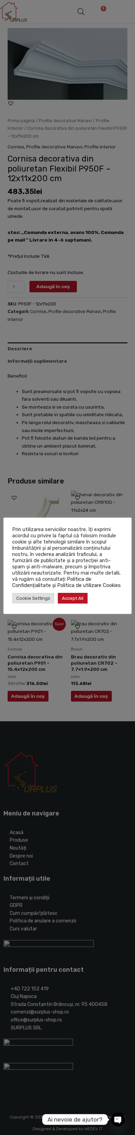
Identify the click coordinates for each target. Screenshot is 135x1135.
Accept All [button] (72, 598)
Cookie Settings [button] (33, 598)
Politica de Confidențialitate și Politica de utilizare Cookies (66, 582)
